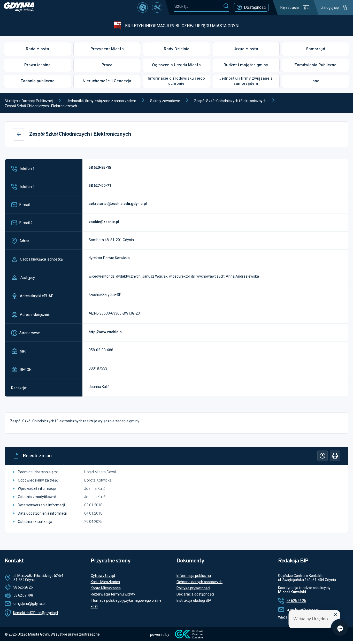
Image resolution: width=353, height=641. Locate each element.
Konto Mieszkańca (106, 588)
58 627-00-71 (100, 186)
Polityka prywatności (193, 588)
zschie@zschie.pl (104, 222)
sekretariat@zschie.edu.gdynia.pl (118, 204)
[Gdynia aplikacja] (157, 7)
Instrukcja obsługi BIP (194, 600)
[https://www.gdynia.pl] (19, 7)
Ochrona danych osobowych (199, 582)
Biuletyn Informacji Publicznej (29, 101)
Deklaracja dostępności (195, 594)
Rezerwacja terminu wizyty (113, 594)
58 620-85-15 (100, 167)
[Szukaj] (226, 6)
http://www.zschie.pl (105, 332)
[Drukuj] (335, 456)
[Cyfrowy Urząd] (142, 7)
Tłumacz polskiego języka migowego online (126, 600)
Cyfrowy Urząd (103, 576)
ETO (94, 607)
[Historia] (322, 456)
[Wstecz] (19, 134)
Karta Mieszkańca (105, 582)
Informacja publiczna (194, 576)
